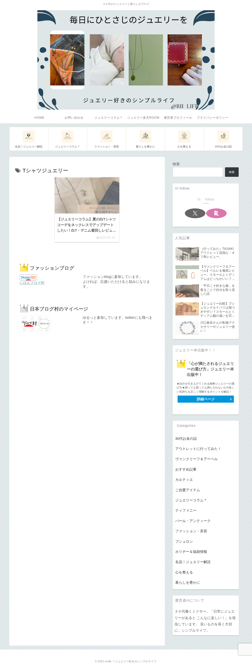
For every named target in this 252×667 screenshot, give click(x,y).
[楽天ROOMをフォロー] (216, 213)
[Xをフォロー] (195, 213)
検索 (176, 164)
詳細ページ (206, 399)
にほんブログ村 (32, 283)
